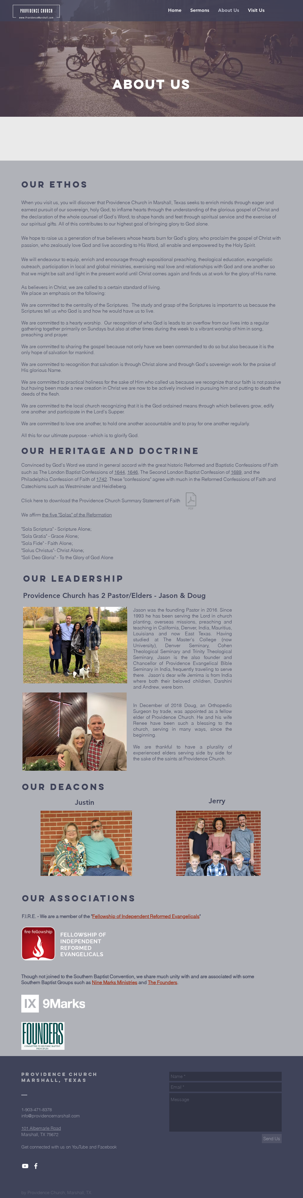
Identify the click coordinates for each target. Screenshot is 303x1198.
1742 (101, 479)
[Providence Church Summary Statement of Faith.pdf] (191, 501)
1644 (119, 472)
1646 (132, 472)
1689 (236, 472)
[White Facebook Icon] (36, 1166)
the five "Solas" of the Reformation (77, 515)
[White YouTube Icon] (25, 1166)
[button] (200, 10)
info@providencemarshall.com (50, 1116)
